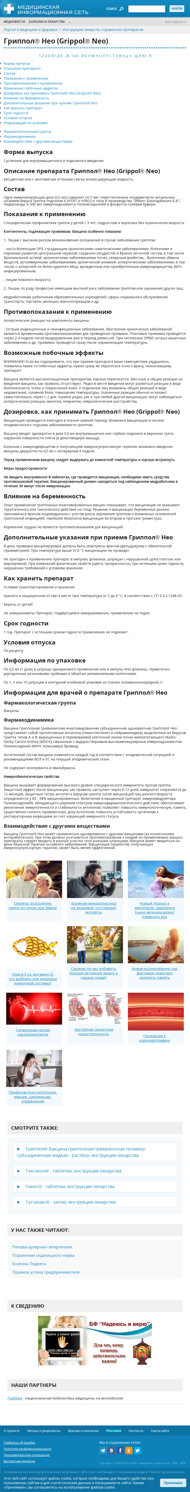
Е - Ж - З (67, 55)
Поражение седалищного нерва (43, 1255)
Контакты (136, 1430)
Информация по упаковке (26, 122)
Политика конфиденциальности (27, 1449)
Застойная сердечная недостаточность (93, 1031)
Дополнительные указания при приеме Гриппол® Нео (50, 103)
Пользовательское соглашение (27, 1455)
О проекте (12, 1430)
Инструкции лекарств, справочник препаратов (102, 29)
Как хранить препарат (23, 108)
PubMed (14, 1398)
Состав (9, 73)
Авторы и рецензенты (44, 1430)
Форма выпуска (17, 63)
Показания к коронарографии (154, 1038)
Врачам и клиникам (83, 1430)
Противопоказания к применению (33, 83)
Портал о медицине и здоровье (30, 29)
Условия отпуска (18, 117)
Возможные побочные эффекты (31, 88)
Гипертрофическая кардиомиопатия (33, 1032)
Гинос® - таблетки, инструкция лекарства (70, 1186)
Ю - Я (146, 55)
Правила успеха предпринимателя (45, 1272)
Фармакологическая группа (27, 131)
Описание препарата (22, 68)
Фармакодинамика (20, 136)
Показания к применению (26, 78)
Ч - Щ (133, 55)
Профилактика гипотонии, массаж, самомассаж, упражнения (33, 1096)
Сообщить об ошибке (19, 1443)
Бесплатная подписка (19, 1461)
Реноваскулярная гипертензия (42, 1247)
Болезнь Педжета (29, 1263)
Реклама (113, 1430)
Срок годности (16, 113)
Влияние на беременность (26, 98)
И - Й (79, 55)
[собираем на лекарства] (95, 1346)
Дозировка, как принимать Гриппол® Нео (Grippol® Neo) (52, 93)
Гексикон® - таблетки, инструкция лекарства (73, 1171)
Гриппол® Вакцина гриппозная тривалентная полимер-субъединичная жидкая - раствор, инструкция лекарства (81, 1152)
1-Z (41, 55)
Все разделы (174, 22)
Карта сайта (160, 1430)
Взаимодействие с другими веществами (38, 141)
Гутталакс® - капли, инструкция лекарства (71, 1202)
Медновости (14, 22)
